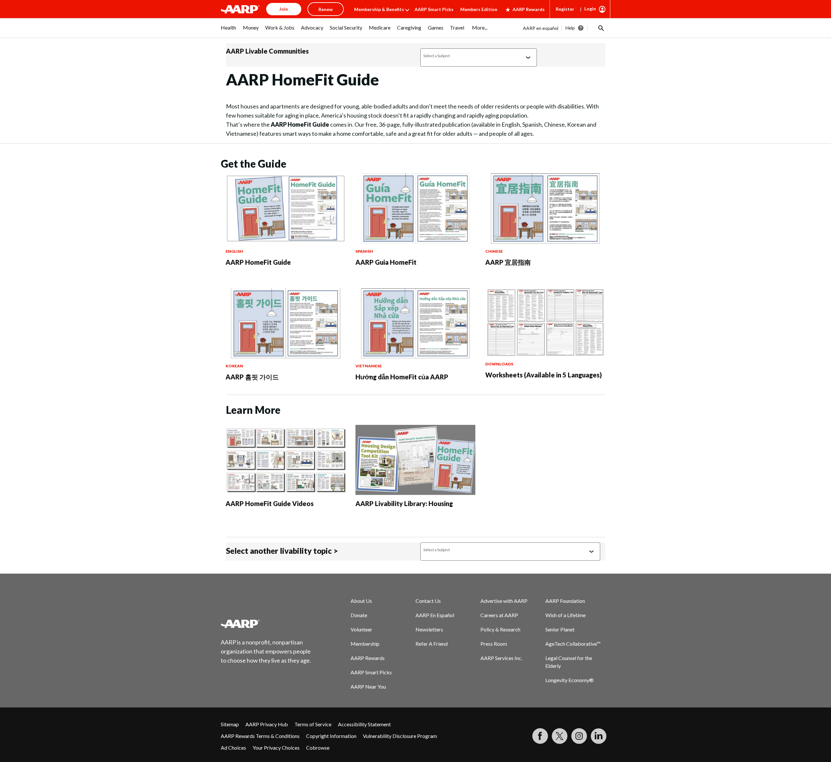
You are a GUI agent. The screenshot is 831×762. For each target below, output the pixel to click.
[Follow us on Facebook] (540, 736)
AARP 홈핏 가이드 (252, 377)
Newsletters (429, 629)
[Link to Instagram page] (579, 736)
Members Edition (478, 9)
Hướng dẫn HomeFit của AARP (401, 377)
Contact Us (428, 601)
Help (570, 28)
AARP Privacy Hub (266, 724)
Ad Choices (233, 747)
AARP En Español (435, 615)
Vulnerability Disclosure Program (400, 736)
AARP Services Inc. (501, 658)
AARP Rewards (529, 9)
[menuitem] (228, 30)
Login (590, 8)
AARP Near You (368, 686)
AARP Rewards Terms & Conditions (260, 736)
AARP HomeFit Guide (258, 262)
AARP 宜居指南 (508, 262)
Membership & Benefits (379, 9)
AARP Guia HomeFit (385, 262)
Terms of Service (312, 724)
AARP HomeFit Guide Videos (270, 503)
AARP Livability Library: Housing (404, 503)
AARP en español (540, 28)
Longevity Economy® (569, 680)
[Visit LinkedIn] (598, 736)
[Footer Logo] (266, 624)
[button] (600, 28)
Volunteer (361, 629)
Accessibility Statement (364, 724)
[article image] (286, 241)
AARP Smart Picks (434, 9)
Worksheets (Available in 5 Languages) (543, 375)
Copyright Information (331, 736)
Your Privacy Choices (276, 747)
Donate (359, 615)
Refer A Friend (432, 644)
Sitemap (230, 724)
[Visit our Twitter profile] (559, 736)
